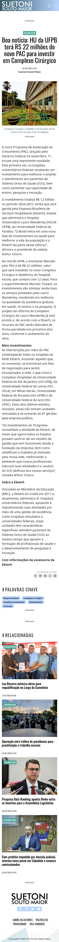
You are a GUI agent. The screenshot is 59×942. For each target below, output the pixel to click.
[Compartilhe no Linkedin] (45, 576)
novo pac (7, 606)
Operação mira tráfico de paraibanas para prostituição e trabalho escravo (27, 743)
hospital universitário (13, 602)
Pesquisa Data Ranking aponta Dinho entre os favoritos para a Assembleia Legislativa (28, 801)
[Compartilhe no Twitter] (40, 576)
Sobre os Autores (23, 920)
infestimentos (35, 602)
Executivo (29, 33)
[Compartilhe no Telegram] (55, 576)
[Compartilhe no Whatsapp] (50, 576)
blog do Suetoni (11, 598)
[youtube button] (39, 909)
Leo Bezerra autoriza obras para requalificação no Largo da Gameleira (25, 685)
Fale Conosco (37, 924)
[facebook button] (20, 909)
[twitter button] (33, 909)
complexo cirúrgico (33, 598)
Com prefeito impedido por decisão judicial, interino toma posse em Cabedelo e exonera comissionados (29, 860)
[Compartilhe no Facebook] (35, 576)
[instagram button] (26, 909)
